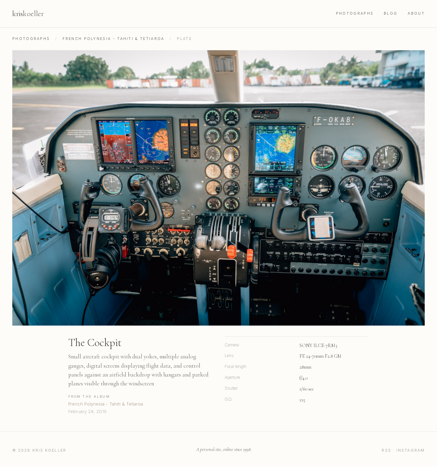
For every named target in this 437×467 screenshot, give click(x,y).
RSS (386, 450)
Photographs (354, 13)
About (416, 13)
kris (28, 13)
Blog (390, 13)
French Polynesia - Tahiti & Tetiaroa (113, 39)
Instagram (410, 450)
